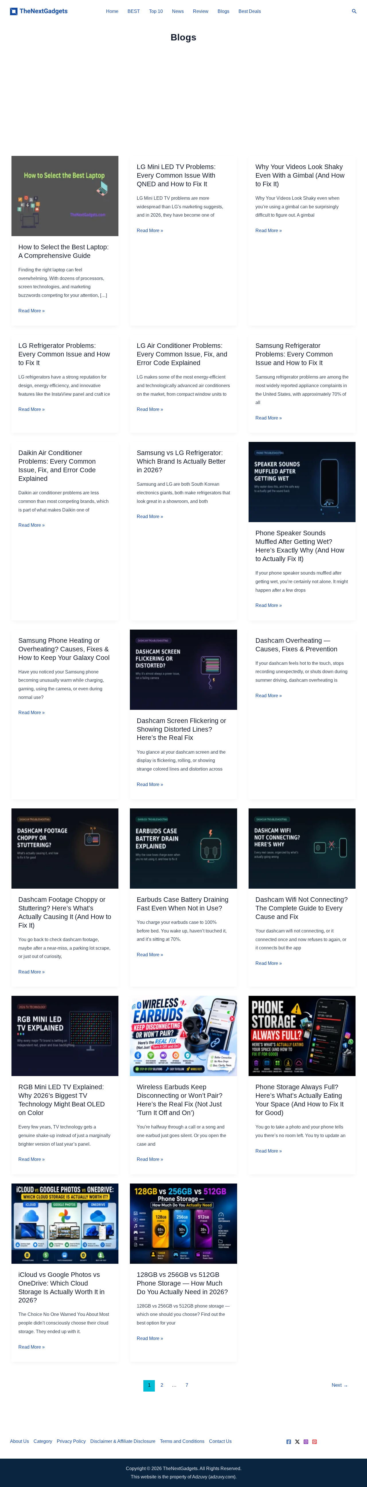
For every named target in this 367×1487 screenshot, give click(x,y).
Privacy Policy (71, 1441)
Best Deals (250, 11)
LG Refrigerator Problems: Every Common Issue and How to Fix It (64, 354)
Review (200, 11)
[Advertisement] (183, 94)
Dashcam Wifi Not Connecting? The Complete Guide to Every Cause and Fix (301, 908)
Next (340, 1385)
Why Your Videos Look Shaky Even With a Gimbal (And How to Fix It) (300, 175)
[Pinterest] (314, 1441)
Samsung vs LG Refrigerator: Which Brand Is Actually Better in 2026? (181, 461)
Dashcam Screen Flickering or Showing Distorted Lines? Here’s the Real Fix (181, 729)
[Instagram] (306, 1441)
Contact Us (220, 1441)
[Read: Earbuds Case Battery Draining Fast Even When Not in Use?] (183, 848)
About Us (19, 1441)
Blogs (223, 11)
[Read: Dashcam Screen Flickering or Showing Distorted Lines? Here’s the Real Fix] (183, 669)
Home (112, 11)
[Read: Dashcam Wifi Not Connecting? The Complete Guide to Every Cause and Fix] (302, 848)
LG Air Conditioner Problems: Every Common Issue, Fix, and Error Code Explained (182, 354)
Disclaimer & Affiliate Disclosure (122, 1441)
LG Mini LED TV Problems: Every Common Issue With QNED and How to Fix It (176, 175)
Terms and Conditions (182, 1441)
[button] (354, 11)
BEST (134, 11)
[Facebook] (288, 1441)
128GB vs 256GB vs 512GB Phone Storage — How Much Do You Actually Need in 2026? (182, 1283)
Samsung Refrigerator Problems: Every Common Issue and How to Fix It (294, 354)
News (178, 11)
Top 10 (156, 11)
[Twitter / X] (297, 1441)
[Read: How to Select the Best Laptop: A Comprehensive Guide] (64, 195)
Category (43, 1441)
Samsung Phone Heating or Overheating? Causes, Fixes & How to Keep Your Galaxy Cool (64, 649)
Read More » (31, 311)
